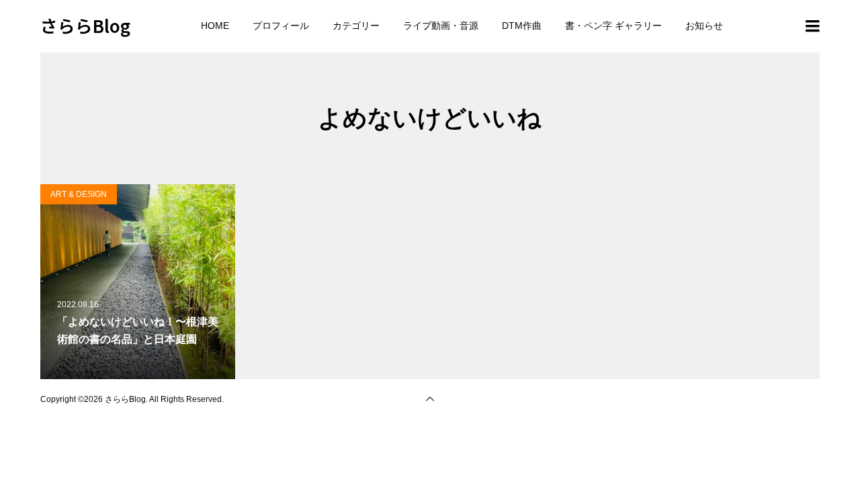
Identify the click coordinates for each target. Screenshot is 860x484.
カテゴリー (356, 25)
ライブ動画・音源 (440, 25)
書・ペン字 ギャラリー (613, 25)
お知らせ (704, 25)
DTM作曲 (522, 25)
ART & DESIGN (78, 194)
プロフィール (281, 25)
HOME (215, 25)
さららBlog (85, 25)
